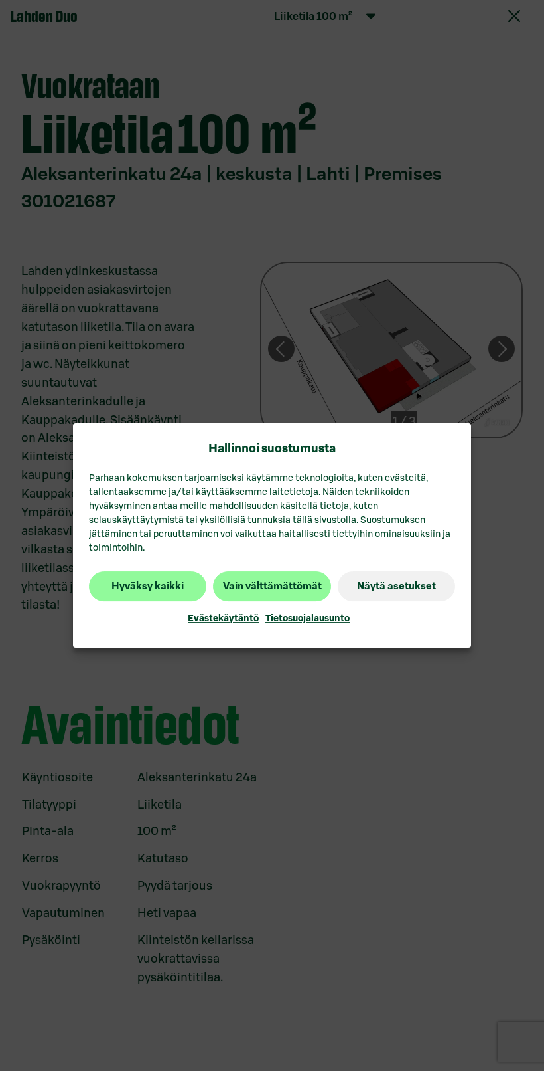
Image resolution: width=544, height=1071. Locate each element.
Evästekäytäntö (223, 618)
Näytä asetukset (396, 586)
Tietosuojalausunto (307, 618)
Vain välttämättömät (272, 586)
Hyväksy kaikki (147, 586)
